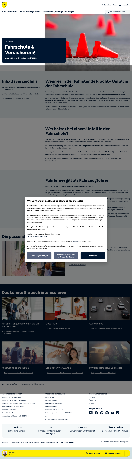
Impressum (77, 241)
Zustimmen (92, 256)
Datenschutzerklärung (38, 236)
